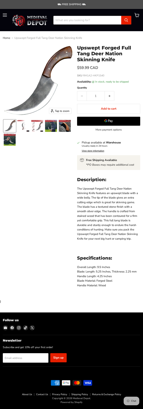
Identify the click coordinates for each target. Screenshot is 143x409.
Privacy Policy (59, 394)
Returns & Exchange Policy (106, 394)
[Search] (126, 20)
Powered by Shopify (71, 402)
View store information (93, 151)
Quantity (82, 87)
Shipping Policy (79, 394)
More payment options (109, 129)
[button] (9, 126)
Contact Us (42, 394)
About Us (27, 394)
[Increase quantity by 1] (109, 96)
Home (6, 38)
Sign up (58, 358)
